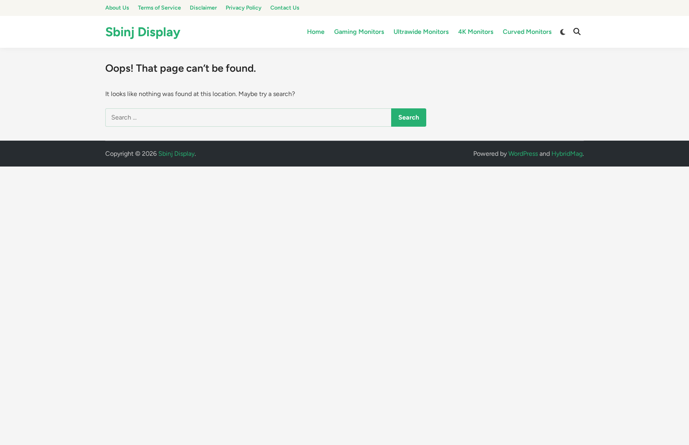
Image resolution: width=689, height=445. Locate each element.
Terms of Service (159, 7)
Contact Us (284, 7)
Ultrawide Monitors (421, 31)
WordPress (523, 153)
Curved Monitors (527, 31)
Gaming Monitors (359, 31)
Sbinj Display (142, 31)
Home (316, 31)
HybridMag (567, 153)
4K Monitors (475, 31)
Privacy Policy (244, 7)
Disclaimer (203, 7)
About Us (117, 7)
